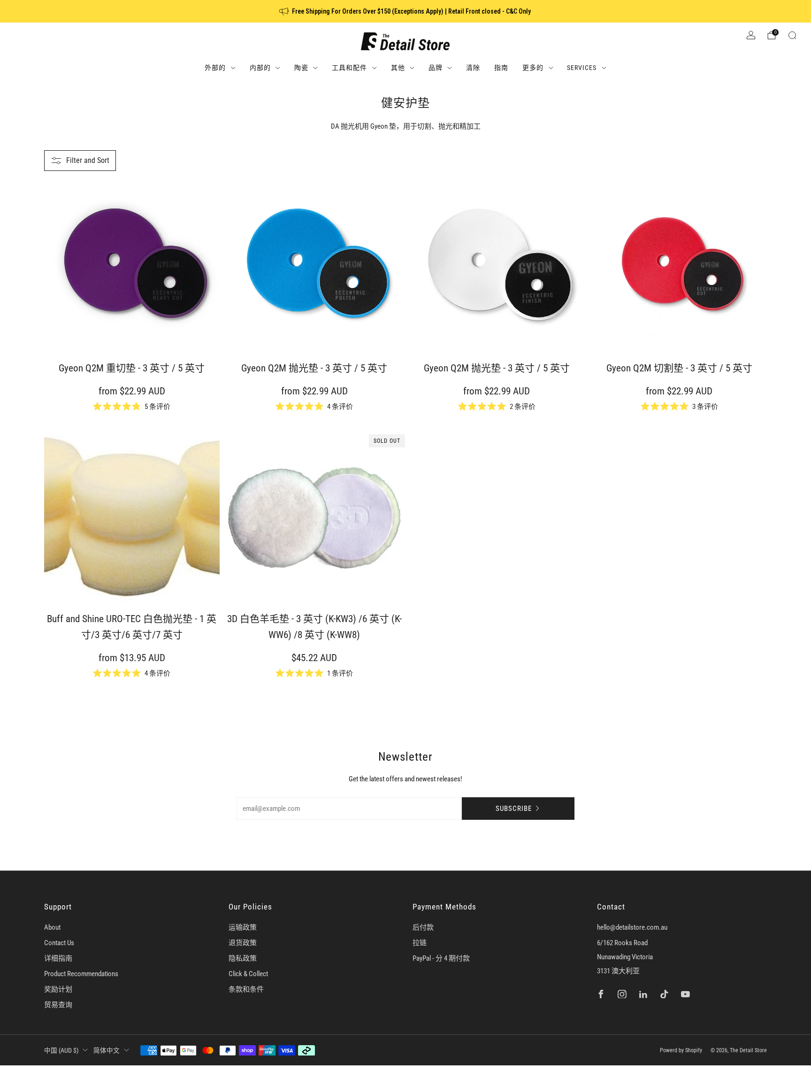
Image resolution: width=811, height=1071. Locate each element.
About (52, 927)
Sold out (310, 589)
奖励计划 (58, 989)
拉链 (420, 943)
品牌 (435, 67)
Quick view (127, 338)
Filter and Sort (87, 160)
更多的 (532, 67)
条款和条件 (246, 989)
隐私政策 (243, 958)
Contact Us (59, 943)
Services (582, 67)
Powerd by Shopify (681, 1050)
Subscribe (514, 808)
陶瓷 (301, 67)
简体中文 (106, 1050)
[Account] (751, 35)
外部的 (215, 67)
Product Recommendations (81, 974)
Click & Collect (248, 974)
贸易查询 (58, 1005)
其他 (398, 67)
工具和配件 (349, 67)
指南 (501, 67)
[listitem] (405, 11)
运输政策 (243, 927)
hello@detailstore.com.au (632, 927)
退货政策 (243, 943)
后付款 (423, 927)
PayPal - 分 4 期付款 (441, 958)
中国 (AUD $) (61, 1050)
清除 (473, 67)
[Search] (792, 35)
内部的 (260, 67)
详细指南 (58, 958)
